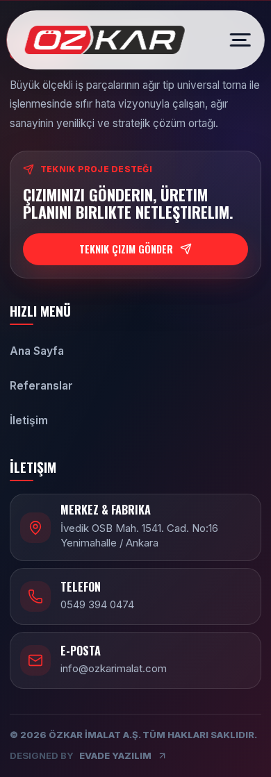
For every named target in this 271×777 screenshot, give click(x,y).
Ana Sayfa (37, 351)
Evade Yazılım (80, 755)
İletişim (29, 420)
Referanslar (41, 385)
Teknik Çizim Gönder (126, 249)
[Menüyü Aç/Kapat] (235, 40)
